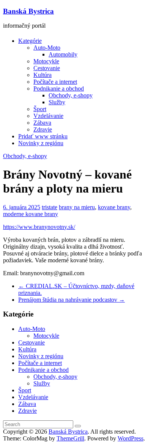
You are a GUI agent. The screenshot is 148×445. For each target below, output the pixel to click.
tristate (49, 207)
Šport (39, 109)
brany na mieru (77, 207)
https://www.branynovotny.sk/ (39, 227)
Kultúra (42, 75)
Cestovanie (46, 68)
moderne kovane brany (30, 214)
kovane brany (114, 207)
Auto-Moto (46, 47)
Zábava (42, 122)
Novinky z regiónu (40, 143)
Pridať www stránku (43, 136)
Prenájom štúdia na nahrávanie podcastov (71, 299)
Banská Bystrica (28, 11)
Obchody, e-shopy (71, 95)
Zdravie (42, 129)
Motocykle (46, 61)
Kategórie (30, 41)
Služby (57, 102)
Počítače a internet (55, 81)
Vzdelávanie (48, 116)
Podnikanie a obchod (58, 88)
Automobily (63, 54)
